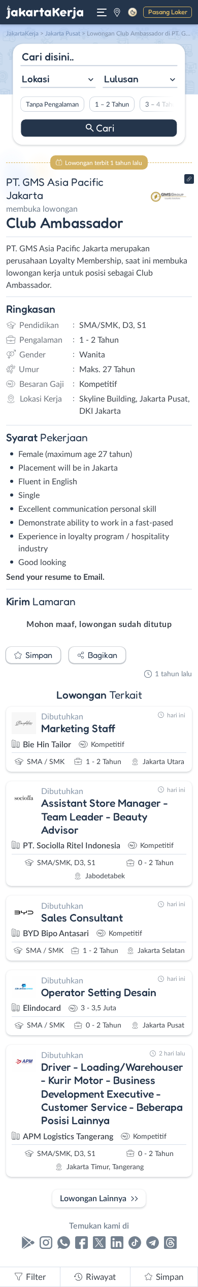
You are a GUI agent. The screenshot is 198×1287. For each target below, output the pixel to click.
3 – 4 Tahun (162, 105)
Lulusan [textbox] (121, 78)
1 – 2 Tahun (112, 105)
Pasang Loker (167, 12)
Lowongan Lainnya (93, 1199)
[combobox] (57, 80)
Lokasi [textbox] (35, 78)
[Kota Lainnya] (117, 12)
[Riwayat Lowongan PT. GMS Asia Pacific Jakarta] (168, 214)
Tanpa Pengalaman (52, 105)
